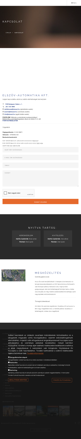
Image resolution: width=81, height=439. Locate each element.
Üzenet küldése (40, 202)
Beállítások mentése (18, 380)
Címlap (8, 33)
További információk (35, 353)
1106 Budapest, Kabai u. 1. (13, 104)
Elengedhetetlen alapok (18, 357)
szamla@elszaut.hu (10, 112)
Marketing (13, 370)
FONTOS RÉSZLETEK (10, 120)
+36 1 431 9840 (10, 107)
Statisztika (13, 362)
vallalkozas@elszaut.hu (12, 109)
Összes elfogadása (62, 380)
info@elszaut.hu (9, 114)
